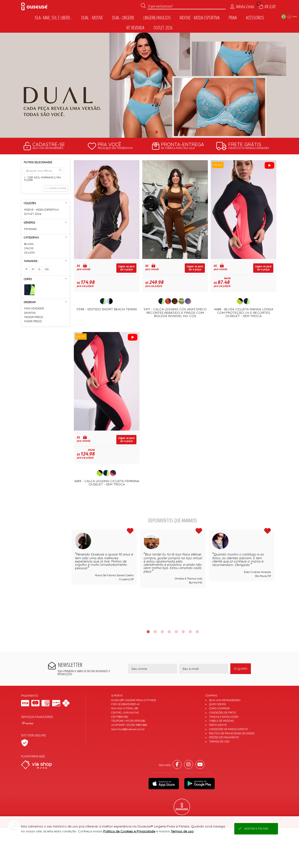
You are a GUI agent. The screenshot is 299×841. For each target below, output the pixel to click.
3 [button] (156, 132)
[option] (149, 85)
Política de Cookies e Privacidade (129, 831)
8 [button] (197, 631)
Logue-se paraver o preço (126, 268)
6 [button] (183, 631)
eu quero (240, 668)
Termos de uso (182, 831)
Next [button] (274, 576)
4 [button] (169, 631)
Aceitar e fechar (256, 828)
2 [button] (149, 132)
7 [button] (190, 631)
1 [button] (142, 132)
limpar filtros (57, 188)
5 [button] (176, 631)
